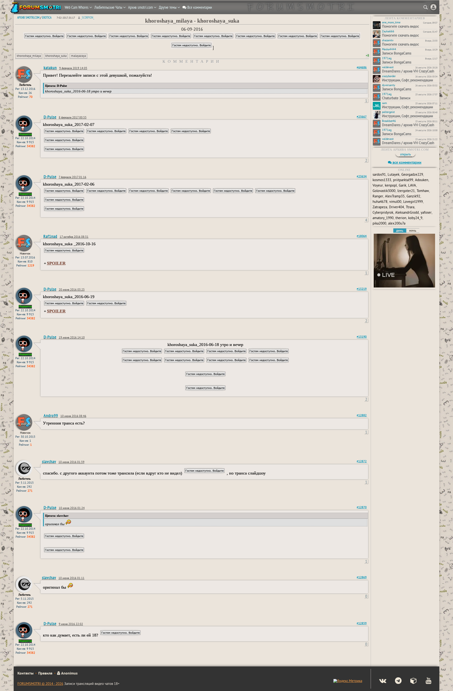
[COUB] (410, 681)
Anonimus (69, 673)
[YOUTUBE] (424, 681)
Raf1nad (50, 236)
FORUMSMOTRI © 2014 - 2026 (40, 684)
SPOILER (56, 263)
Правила (45, 673)
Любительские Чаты (108, 7)
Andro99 (51, 415)
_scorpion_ (87, 17)
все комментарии (406, 162)
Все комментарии (199, 7)
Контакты (25, 673)
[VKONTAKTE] (378, 681)
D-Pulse (50, 117)
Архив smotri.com (141, 7)
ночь (412, 231)
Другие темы (168, 7)
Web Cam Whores (77, 7)
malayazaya (78, 56)
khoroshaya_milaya (29, 56)
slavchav (49, 461)
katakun (50, 67)
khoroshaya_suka (56, 56)
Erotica (46, 17)
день (399, 231)
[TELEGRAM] (394, 681)
